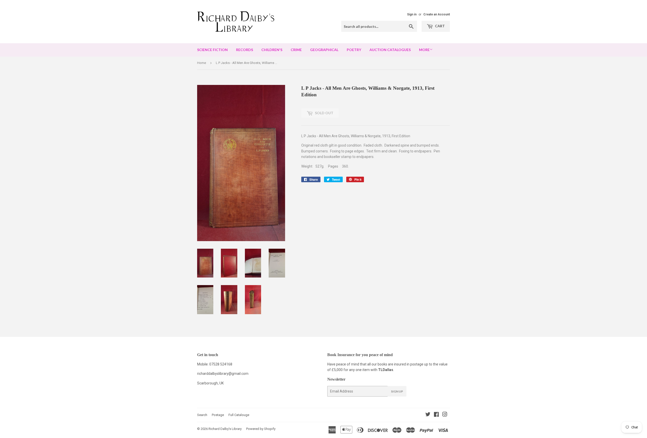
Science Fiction (212, 50)
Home (201, 63)
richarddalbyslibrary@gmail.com (222, 374)
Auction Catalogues (390, 50)
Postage (218, 415)
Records (244, 50)
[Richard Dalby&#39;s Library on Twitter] (427, 415)
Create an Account (436, 14)
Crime (296, 50)
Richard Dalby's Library (225, 429)
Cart (439, 26)
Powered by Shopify (260, 429)
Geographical (324, 50)
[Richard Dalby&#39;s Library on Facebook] (436, 415)
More (424, 50)
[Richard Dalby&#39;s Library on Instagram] (444, 415)
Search (202, 415)
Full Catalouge (238, 415)
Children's (271, 50)
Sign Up (397, 391)
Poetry (354, 50)
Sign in (412, 14)
